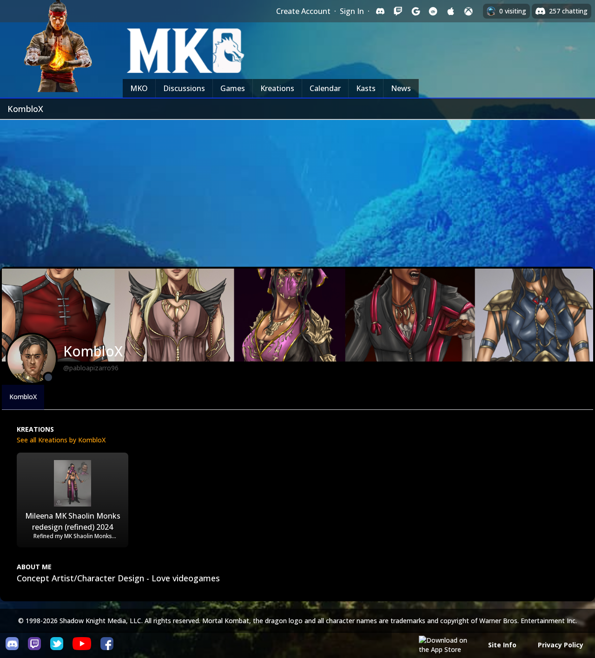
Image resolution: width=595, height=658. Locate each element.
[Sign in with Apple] (451, 11)
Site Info (502, 644)
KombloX (23, 396)
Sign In (352, 11)
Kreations (277, 88)
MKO (139, 88)
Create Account (303, 11)
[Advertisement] (297, 190)
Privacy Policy (560, 644)
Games (232, 88)
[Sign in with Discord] (380, 11)
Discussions (184, 88)
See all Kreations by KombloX (61, 439)
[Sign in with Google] (416, 11)
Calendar (325, 88)
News (401, 88)
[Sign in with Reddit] (433, 11)
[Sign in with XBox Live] (469, 11)
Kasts (366, 88)
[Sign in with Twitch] (398, 11)
